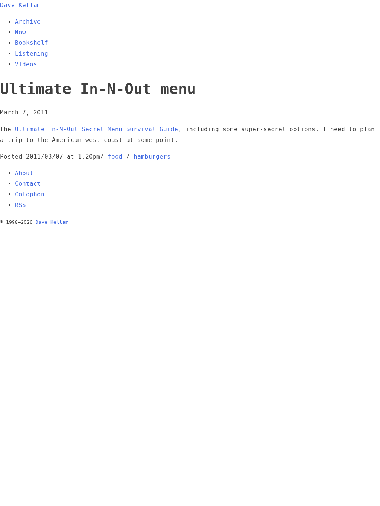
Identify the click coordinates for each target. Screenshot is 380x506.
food (115, 156)
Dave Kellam (20, 5)
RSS (20, 205)
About (24, 173)
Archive (28, 21)
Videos (26, 64)
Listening (31, 53)
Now (20, 32)
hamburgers (152, 156)
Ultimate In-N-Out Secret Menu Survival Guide (96, 129)
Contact (28, 183)
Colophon (30, 194)
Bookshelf (31, 42)
